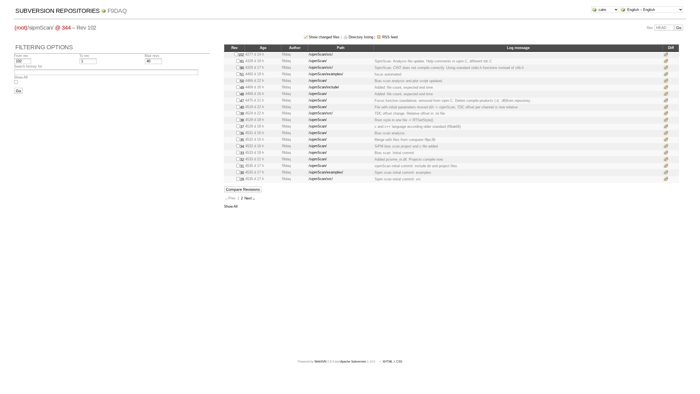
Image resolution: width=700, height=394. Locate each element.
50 (242, 81)
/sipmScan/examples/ (326, 74)
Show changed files (324, 37)
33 (242, 153)
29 (242, 179)
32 (242, 160)
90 (242, 68)
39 (242, 114)
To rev (84, 56)
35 (242, 140)
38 (242, 120)
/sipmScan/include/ (324, 87)
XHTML (388, 361)
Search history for (28, 66)
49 (242, 88)
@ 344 (63, 28)
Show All (21, 77)
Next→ (249, 198)
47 (242, 101)
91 (242, 61)
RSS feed (390, 37)
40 (242, 107)
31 (242, 166)
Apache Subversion (353, 361)
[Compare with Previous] (666, 54)
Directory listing (361, 37)
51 (242, 75)
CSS (399, 361)
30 (242, 173)
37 (242, 127)
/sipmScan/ (318, 61)
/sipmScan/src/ (321, 54)
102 (241, 55)
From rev (21, 56)
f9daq (117, 10)
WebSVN (320, 361)
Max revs (152, 56)
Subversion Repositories (57, 10)
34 (242, 146)
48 (242, 94)
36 (242, 133)
